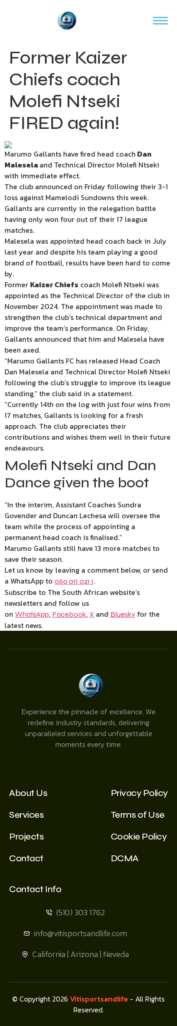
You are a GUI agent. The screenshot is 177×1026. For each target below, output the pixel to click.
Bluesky (122, 614)
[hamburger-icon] (160, 21)
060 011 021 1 (73, 581)
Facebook (69, 614)
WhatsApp (32, 614)
